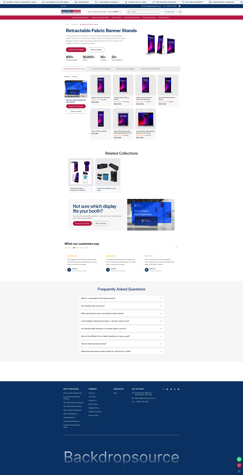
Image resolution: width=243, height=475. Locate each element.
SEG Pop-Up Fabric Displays (125, 69)
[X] (163, 389)
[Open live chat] (239, 471)
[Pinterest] (171, 389)
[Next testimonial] (176, 247)
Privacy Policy (94, 415)
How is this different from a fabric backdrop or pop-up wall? (121, 336)
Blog (115, 393)
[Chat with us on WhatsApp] (239, 459)
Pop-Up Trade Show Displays (101, 69)
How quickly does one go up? (121, 305)
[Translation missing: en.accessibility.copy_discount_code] (120, 11)
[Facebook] (167, 389)
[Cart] (180, 12)
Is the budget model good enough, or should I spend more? (121, 321)
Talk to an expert (96, 50)
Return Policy (93, 404)
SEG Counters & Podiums (72, 410)
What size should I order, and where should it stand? (121, 313)
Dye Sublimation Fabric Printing (71, 398)
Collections (74, 24)
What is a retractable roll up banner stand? (121, 298)
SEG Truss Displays (70, 414)
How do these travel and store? (121, 343)
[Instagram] (175, 389)
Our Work (63, 6)
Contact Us (92, 400)
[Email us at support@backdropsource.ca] (239, 465)
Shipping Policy (94, 408)
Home (67, 24)
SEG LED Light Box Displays (73, 403)
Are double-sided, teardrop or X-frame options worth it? (121, 328)
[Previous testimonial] (172, 247)
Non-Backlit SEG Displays (72, 406)
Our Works (92, 397)
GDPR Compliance (95, 412)
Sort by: (67, 76)
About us (92, 393)
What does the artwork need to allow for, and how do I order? (121, 351)
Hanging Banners (69, 417)
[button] (96, 99)
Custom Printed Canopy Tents (71, 426)
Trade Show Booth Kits (71, 421)
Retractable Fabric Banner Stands (75, 69)
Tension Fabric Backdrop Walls (150, 69)
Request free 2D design (76, 49)
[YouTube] (178, 389)
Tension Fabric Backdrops (72, 393)
